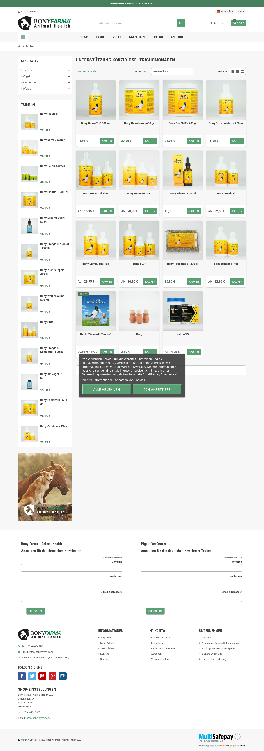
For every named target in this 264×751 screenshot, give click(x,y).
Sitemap (104, 659)
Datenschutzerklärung (214, 659)
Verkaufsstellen (160, 659)
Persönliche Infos (160, 637)
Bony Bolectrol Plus (95, 193)
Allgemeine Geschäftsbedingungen (221, 643)
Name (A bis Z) (161, 71)
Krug (139, 334)
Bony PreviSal (49, 113)
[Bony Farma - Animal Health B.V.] (44, 23)
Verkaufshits (107, 648)
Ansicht (222, 71)
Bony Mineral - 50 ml (183, 193)
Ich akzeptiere (157, 389)
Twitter (32, 676)
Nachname (116, 576)
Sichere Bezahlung (212, 653)
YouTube (42, 676)
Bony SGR (46, 322)
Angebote (105, 637)
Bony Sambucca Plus (53, 426)
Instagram (63, 676)
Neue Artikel (107, 643)
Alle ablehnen (106, 389)
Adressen (156, 653)
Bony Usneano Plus (226, 263)
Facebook (22, 676)
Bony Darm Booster (52, 139)
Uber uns (206, 637)
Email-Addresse (232, 592)
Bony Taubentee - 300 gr (182, 263)
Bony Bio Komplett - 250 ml (226, 123)
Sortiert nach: (141, 71)
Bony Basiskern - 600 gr (139, 123)
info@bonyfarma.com (38, 718)
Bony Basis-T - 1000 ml (95, 123)
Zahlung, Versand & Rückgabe (218, 648)
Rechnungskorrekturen (163, 648)
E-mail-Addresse (111, 592)
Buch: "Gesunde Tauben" (95, 334)
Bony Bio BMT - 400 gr (54, 191)
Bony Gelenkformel (52, 165)
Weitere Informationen (97, 380)
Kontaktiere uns (29, 11)
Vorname (117, 561)
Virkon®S (183, 334)
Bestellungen (158, 643)
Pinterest (52, 676)
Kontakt (104, 653)
